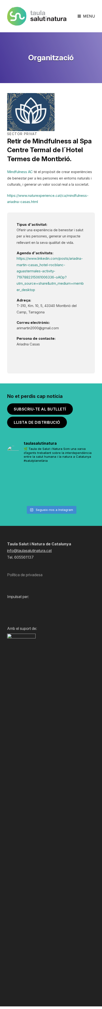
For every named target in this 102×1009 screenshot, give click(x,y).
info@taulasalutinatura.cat (29, 550)
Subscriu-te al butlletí (40, 409)
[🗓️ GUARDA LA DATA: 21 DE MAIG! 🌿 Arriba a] (51, 476)
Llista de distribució (37, 422)
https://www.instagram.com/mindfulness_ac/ (20, 355)
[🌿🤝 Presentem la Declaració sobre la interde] (51, 494)
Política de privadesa (24, 574)
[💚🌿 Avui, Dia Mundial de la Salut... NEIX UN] (81, 494)
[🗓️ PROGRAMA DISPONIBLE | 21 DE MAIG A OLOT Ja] (21, 476)
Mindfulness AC (20, 172)
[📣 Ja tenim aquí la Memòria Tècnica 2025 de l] (81, 476)
